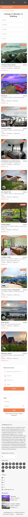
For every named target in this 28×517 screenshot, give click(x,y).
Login (14, 410)
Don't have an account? (12, 413)
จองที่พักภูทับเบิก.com (9, 489)
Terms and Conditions (8, 514)
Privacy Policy (19, 514)
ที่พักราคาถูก (3, 259)
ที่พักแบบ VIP (4, 226)
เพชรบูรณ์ (17, 498)
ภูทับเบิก (12, 498)
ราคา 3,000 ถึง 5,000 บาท (7, 130)
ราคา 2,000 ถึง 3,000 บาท (7, 66)
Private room (17, 66)
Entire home (17, 97)
